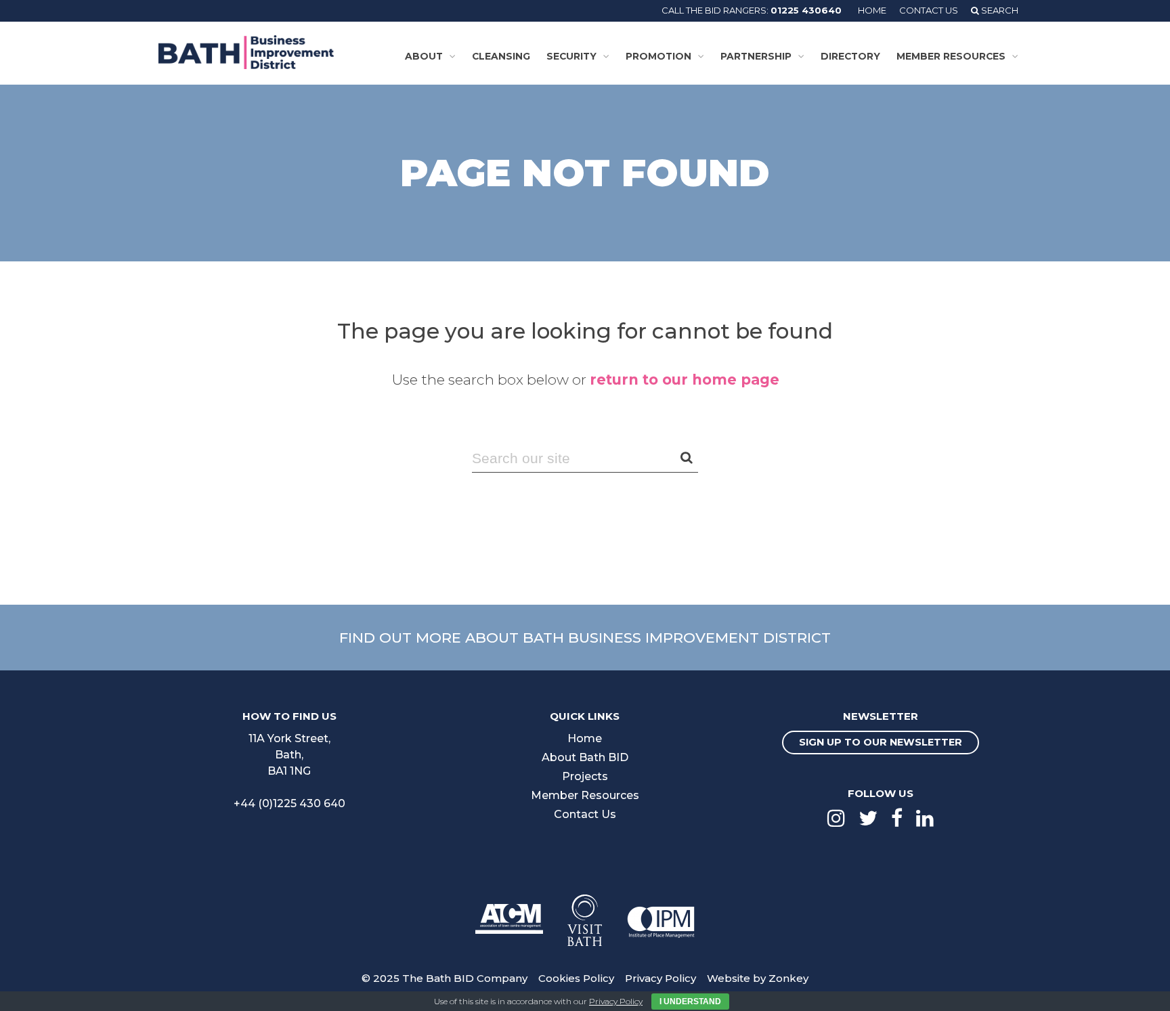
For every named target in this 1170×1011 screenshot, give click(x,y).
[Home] (246, 52)
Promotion (658, 56)
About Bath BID (585, 757)
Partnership (756, 56)
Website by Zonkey (757, 978)
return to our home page (684, 379)
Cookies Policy (576, 978)
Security (571, 56)
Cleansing (501, 56)
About (424, 56)
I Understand (690, 1001)
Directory (850, 56)
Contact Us (928, 10)
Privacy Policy (660, 978)
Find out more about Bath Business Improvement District (585, 637)
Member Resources (950, 56)
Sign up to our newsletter (880, 742)
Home (872, 10)
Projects (585, 776)
